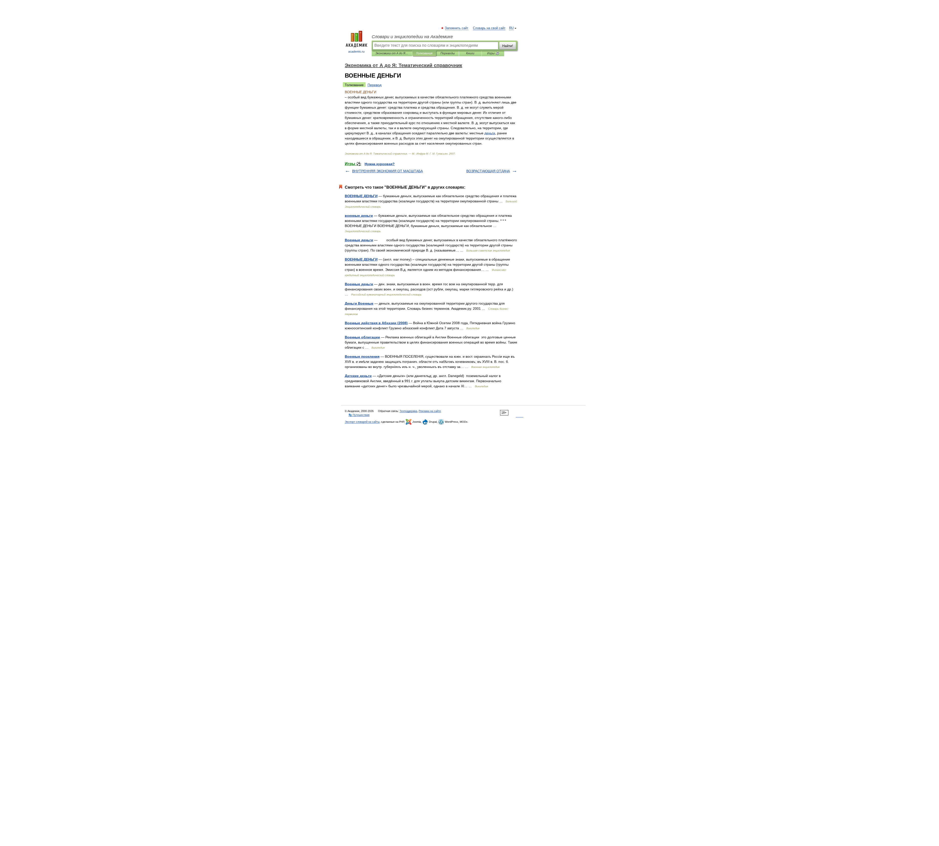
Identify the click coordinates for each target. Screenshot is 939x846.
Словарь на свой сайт (489, 28)
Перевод (374, 85)
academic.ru (356, 51)
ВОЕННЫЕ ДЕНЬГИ (361, 196)
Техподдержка (408, 411)
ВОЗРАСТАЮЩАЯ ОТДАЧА (488, 171)
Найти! (507, 46)
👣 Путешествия (358, 414)
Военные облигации (362, 337)
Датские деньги (358, 376)
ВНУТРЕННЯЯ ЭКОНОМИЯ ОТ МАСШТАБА (387, 171)
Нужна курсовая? (380, 164)
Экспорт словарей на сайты (362, 421)
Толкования (424, 53)
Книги (470, 53)
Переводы (447, 53)
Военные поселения (362, 356)
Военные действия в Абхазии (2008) (376, 323)
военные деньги (359, 215)
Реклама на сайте (430, 411)
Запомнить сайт (456, 28)
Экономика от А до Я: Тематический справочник (391, 53)
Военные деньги (359, 240)
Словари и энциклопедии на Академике (412, 36)
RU (511, 28)
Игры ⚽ (493, 53)
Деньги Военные (359, 303)
